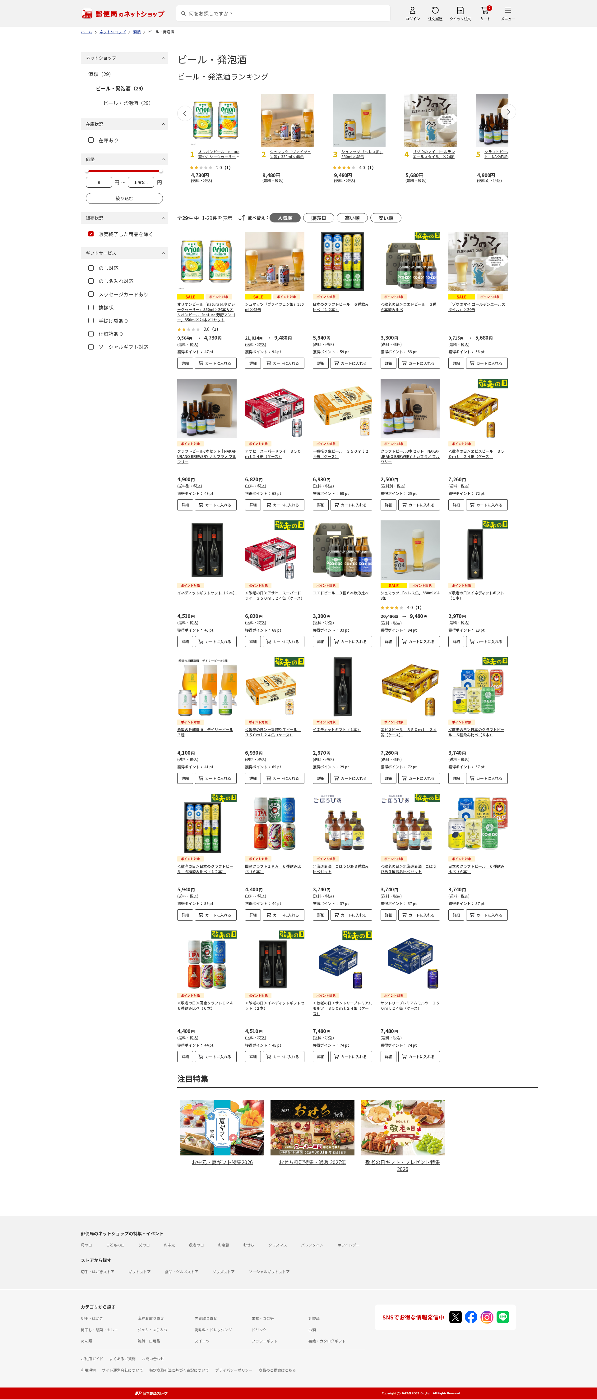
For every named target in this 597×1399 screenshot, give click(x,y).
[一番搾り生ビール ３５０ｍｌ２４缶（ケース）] (342, 408)
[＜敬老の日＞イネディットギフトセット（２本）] (274, 960)
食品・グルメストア (181, 1271)
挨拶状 (106, 307)
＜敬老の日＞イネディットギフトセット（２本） (274, 1005)
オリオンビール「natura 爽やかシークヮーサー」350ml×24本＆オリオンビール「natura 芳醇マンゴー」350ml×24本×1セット (206, 311)
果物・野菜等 (263, 1318)
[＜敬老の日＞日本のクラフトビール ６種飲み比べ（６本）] (478, 686)
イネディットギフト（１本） (337, 729)
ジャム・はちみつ (152, 1329)
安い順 (385, 218)
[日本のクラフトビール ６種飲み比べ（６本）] (478, 823)
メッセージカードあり (123, 294)
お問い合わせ (153, 1358)
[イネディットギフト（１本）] (342, 686)
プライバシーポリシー (233, 1370)
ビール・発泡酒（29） (121, 88)
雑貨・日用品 (149, 1340)
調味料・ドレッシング (213, 1329)
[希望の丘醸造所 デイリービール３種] (207, 686)
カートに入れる (218, 363)
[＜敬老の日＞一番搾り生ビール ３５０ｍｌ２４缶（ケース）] (274, 686)
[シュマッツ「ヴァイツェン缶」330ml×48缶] (274, 261)
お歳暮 (223, 1244)
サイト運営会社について (122, 1370)
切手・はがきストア (97, 1271)
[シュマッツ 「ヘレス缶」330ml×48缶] (410, 550)
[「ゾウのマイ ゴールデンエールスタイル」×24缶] (478, 261)
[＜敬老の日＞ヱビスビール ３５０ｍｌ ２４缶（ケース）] (478, 408)
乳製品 (314, 1318)
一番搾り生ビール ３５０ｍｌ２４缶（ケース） (341, 453)
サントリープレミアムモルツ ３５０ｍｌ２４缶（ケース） (410, 1005)
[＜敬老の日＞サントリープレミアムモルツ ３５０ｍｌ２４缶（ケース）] (342, 960)
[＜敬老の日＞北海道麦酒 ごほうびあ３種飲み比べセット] (410, 823)
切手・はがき (92, 1318)
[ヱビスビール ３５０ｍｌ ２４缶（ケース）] (410, 686)
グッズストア (223, 1271)
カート (485, 18)
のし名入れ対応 (116, 281)
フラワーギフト (265, 1340)
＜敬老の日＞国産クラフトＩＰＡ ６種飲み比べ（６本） (207, 1005)
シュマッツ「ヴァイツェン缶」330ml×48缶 (274, 306)
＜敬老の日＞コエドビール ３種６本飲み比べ (409, 306)
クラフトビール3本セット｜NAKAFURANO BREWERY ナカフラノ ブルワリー (410, 456)
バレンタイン (312, 1244)
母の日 (86, 1244)
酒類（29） (101, 74)
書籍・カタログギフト (327, 1340)
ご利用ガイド (92, 1358)
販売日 (318, 218)
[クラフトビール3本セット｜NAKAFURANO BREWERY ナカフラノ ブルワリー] (410, 408)
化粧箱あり (111, 333)
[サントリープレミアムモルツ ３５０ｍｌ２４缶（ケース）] (410, 960)
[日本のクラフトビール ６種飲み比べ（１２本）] (342, 261)
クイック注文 (460, 18)
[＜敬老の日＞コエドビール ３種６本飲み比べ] (410, 261)
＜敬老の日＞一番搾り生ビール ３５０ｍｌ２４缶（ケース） (273, 732)
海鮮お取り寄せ (151, 1318)
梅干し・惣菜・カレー (99, 1329)
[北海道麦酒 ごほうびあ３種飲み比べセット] (342, 823)
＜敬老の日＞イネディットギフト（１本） (476, 595)
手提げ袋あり (113, 320)
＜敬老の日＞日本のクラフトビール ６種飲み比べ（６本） (476, 732)
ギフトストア (139, 1271)
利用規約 (88, 1370)
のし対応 (108, 268)
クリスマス (277, 1244)
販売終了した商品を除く (126, 234)
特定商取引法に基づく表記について (179, 1370)
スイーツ (202, 1340)
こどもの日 (115, 1244)
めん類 (86, 1340)
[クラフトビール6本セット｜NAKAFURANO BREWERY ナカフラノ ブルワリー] (207, 408)
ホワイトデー (348, 1244)
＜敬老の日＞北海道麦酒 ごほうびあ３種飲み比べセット (409, 868)
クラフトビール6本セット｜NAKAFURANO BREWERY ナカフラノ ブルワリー (206, 456)
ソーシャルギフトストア (269, 1271)
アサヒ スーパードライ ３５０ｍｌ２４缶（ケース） (273, 453)
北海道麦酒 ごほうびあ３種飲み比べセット (341, 868)
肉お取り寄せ (206, 1318)
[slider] (87, 170)
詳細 (185, 363)
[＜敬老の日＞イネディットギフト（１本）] (478, 550)
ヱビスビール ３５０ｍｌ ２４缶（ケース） (409, 732)
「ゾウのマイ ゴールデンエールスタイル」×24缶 (476, 306)
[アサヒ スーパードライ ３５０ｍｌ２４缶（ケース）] (274, 408)
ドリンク (259, 1329)
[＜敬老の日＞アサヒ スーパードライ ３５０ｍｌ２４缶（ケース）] (274, 550)
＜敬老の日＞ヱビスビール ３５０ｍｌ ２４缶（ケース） (476, 453)
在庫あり (108, 140)
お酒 (312, 1329)
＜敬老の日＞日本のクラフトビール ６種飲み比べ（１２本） (205, 868)
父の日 (144, 1244)
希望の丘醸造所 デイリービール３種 (205, 732)
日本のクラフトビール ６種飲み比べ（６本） (476, 868)
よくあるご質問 (122, 1358)
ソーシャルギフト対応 (123, 346)
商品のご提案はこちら (277, 1370)
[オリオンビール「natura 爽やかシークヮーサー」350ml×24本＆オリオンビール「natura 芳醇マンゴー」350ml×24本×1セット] (207, 261)
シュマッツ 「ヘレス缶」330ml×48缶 (410, 595)
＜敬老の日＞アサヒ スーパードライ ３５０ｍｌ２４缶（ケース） (274, 595)
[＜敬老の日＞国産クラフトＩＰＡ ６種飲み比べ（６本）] (207, 960)
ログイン (412, 18)
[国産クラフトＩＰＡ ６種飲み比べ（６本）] (274, 823)
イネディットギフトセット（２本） (207, 592)
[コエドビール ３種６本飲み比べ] (342, 550)
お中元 (169, 1244)
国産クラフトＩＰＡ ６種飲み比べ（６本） (273, 868)
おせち (248, 1244)
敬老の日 (196, 1244)
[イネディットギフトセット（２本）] (207, 550)
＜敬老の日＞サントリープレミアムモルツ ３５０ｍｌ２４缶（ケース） (342, 1008)
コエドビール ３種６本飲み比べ (341, 592)
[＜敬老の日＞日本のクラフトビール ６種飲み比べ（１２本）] (207, 823)
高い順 (352, 218)
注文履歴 (435, 18)
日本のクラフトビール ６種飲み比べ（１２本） (341, 306)
